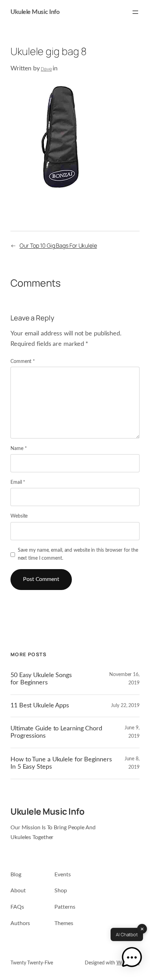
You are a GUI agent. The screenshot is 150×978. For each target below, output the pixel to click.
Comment (22, 361)
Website (19, 516)
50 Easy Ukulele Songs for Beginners (41, 679)
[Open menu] (135, 12)
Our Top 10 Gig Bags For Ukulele (58, 245)
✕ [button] (142, 928)
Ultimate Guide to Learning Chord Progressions (56, 732)
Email (17, 482)
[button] (132, 958)
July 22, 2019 (125, 705)
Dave (46, 68)
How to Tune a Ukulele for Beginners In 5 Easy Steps (61, 763)
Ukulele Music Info (34, 12)
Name (18, 448)
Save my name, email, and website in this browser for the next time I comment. (78, 554)
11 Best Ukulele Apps (39, 705)
